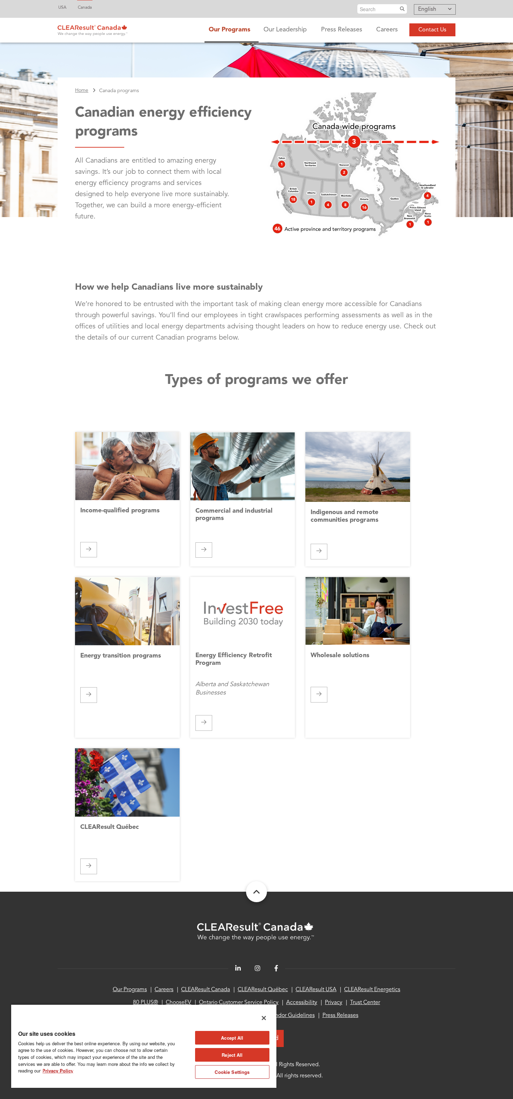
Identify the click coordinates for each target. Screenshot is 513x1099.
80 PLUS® (145, 1002)
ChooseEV (178, 1002)
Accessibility (301, 1002)
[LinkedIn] (238, 968)
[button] (435, 9)
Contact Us (432, 30)
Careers (387, 30)
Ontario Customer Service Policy (238, 1002)
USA (62, 8)
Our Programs (229, 30)
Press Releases (341, 30)
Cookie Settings (232, 1072)
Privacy (333, 1002)
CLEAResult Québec (263, 990)
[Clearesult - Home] (256, 932)
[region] (143, 1046)
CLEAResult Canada (205, 990)
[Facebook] (276, 968)
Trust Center (365, 1002)
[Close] (264, 1018)
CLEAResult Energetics (372, 990)
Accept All (232, 1037)
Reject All (232, 1055)
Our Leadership (285, 30)
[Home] (92, 28)
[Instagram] (257, 968)
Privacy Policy (57, 1070)
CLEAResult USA (316, 990)
